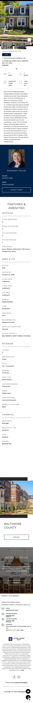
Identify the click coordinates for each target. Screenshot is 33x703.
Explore (16, 537)
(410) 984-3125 (10, 615)
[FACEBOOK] (14, 677)
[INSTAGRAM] (18, 677)
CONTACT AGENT (16, 190)
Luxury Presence (21, 682)
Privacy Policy (23, 692)
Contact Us (16, 582)
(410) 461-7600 (10, 620)
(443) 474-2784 (7, 178)
